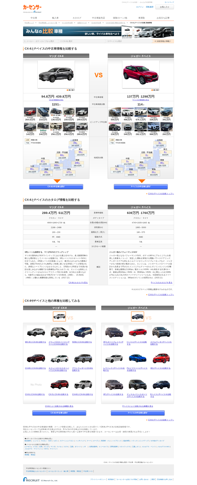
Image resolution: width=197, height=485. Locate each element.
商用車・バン (105, 441)
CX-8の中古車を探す (56, 186)
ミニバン (36, 441)
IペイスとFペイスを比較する (137, 343)
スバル (59, 446)
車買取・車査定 (30, 455)
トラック (134, 441)
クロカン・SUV (46, 441)
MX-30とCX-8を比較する (35, 342)
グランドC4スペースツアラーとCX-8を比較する (59, 343)
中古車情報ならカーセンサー (36, 471)
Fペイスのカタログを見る (161, 283)
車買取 (141, 18)
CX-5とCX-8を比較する (58, 394)
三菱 (71, 446)
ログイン (140, 7)
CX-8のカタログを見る (78, 283)
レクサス (28, 446)
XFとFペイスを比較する (113, 394)
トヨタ (35, 446)
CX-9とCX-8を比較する (35, 394)
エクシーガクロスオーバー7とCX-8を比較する (59, 369)
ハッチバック (80, 441)
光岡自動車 (93, 446)
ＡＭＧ (45, 449)
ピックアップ (144, 441)
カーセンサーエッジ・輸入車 (58, 471)
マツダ (52, 446)
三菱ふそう (136, 446)
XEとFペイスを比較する (160, 368)
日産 (40, 446)
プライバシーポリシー (98, 479)
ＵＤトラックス (124, 446)
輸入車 (55, 18)
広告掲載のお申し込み (164, 479)
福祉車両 (126, 441)
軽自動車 (28, 441)
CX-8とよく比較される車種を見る (59, 406)
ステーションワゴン (67, 441)
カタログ (77, 18)
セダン (55, 441)
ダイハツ (78, 446)
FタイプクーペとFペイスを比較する (137, 369)
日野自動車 (114, 446)
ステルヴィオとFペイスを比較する (161, 343)
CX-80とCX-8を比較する (35, 368)
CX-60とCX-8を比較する (82, 394)
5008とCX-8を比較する (82, 342)
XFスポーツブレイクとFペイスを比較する (113, 343)
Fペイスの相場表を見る (141, 100)
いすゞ (85, 446)
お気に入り (164, 7)
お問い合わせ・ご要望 (147, 479)
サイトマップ (169, 2)
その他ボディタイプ (157, 441)
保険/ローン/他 (120, 18)
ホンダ (46, 446)
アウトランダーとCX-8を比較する (82, 369)
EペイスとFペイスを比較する (160, 395)
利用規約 (111, 479)
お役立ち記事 (163, 18)
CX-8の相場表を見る (56, 100)
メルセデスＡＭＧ (163, 446)
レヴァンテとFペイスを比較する (114, 369)
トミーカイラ (103, 446)
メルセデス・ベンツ (148, 446)
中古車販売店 (98, 18)
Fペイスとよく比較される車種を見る (138, 406)
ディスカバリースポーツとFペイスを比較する (137, 395)
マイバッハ (54, 449)
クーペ (89, 441)
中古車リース (88, 471)
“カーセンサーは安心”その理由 (126, 479)
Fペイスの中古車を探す (141, 186)
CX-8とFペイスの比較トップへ (161, 194)
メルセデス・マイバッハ (33, 449)
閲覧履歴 (149, 7)
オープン (96, 441)
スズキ (65, 446)
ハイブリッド (116, 441)
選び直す (71, 90)
